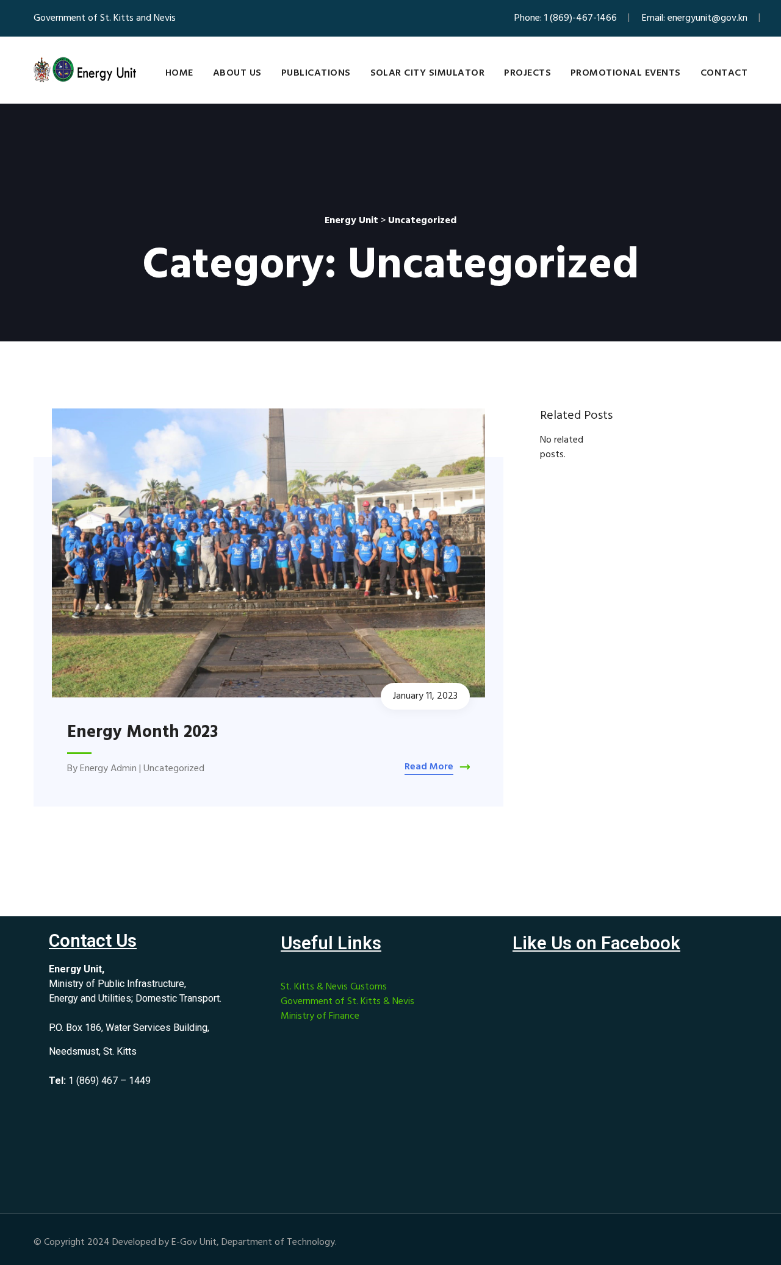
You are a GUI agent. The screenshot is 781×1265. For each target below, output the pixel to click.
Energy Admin (108, 769)
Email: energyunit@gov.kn (694, 18)
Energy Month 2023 (142, 732)
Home (179, 73)
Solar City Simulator (427, 73)
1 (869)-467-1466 (580, 18)
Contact (723, 73)
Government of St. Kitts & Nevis (347, 1002)
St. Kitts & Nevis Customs (334, 987)
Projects (527, 73)
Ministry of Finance (320, 1016)
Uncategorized (173, 769)
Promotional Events (625, 73)
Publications (316, 73)
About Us (237, 73)
